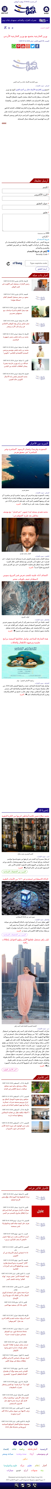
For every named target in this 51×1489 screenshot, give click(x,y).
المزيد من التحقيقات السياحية (14, 872)
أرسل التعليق (42, 269)
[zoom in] (5, 27)
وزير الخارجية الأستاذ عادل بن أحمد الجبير (30, 90)
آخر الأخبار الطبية (9, 1070)
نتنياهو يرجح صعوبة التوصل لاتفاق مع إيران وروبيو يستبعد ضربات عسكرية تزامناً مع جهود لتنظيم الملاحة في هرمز (15, 1102)
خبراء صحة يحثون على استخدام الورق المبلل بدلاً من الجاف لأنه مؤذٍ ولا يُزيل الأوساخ (15, 1295)
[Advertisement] (25, 152)
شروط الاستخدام (43, 239)
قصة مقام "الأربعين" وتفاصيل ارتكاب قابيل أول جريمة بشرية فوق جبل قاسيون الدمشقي (15, 1400)
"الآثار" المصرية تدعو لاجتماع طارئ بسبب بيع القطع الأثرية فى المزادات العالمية (15, 1266)
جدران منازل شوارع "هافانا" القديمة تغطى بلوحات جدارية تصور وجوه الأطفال (15, 1347)
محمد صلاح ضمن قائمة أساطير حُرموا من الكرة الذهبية (25, 816)
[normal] (8, 27)
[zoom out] (12, 27)
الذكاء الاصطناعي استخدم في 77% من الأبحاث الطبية (25, 879)
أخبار (47, 28)
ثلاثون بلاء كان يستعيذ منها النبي (15, 1305)
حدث (42, 28)
